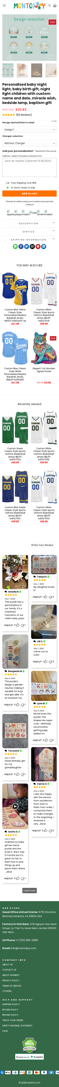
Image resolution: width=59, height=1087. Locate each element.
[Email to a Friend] (32, 246)
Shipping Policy (11, 1004)
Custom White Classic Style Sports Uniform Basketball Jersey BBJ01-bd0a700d (43, 513)
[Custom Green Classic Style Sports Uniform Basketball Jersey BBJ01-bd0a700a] (15, 428)
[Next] (51, 37)
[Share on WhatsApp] (15, 246)
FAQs (5, 1031)
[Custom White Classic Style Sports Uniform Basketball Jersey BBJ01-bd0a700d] (44, 487)
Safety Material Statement (17, 1025)
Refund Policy (10, 1014)
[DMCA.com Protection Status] (29, 1045)
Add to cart (29, 193)
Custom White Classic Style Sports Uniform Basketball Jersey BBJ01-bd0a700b (43, 454)
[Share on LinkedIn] (43, 246)
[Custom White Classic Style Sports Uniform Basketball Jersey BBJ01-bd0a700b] (44, 428)
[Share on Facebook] (21, 246)
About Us (7, 964)
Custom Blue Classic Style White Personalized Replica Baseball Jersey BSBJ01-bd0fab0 (15, 374)
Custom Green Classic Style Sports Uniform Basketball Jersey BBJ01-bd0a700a (15, 454)
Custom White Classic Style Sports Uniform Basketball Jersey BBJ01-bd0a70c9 (43, 315)
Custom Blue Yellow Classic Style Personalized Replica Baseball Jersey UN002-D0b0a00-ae (15, 315)
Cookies (7, 991)
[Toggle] (53, 222)
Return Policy (10, 1009)
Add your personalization (18, 151)
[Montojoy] (29, 6)
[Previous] (7, 37)
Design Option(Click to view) (18, 122)
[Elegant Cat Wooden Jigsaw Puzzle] (44, 348)
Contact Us (9, 969)
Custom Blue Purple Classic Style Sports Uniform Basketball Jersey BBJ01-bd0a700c (15, 513)
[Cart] (55, 5)
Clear (54, 121)
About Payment (11, 975)
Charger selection (12, 136)
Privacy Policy (10, 980)
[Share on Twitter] (26, 246)
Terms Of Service (11, 985)
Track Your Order (12, 1020)
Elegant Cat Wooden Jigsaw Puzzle (44, 370)
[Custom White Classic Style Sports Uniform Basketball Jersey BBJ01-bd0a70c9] (44, 289)
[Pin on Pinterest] (38, 246)
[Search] (49, 5)
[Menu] (4, 5)
